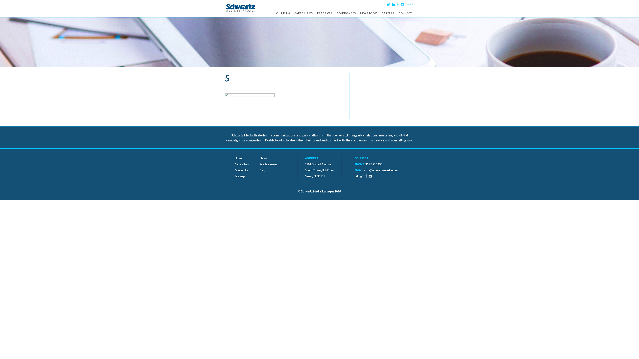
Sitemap (240, 176)
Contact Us (241, 170)
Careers (388, 13)
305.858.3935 (373, 164)
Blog (263, 170)
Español (409, 4)
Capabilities (303, 13)
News (263, 158)
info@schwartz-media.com (381, 170)
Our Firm (283, 13)
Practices (324, 13)
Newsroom (368, 13)
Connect (405, 13)
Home (238, 158)
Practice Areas (268, 164)
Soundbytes (346, 13)
